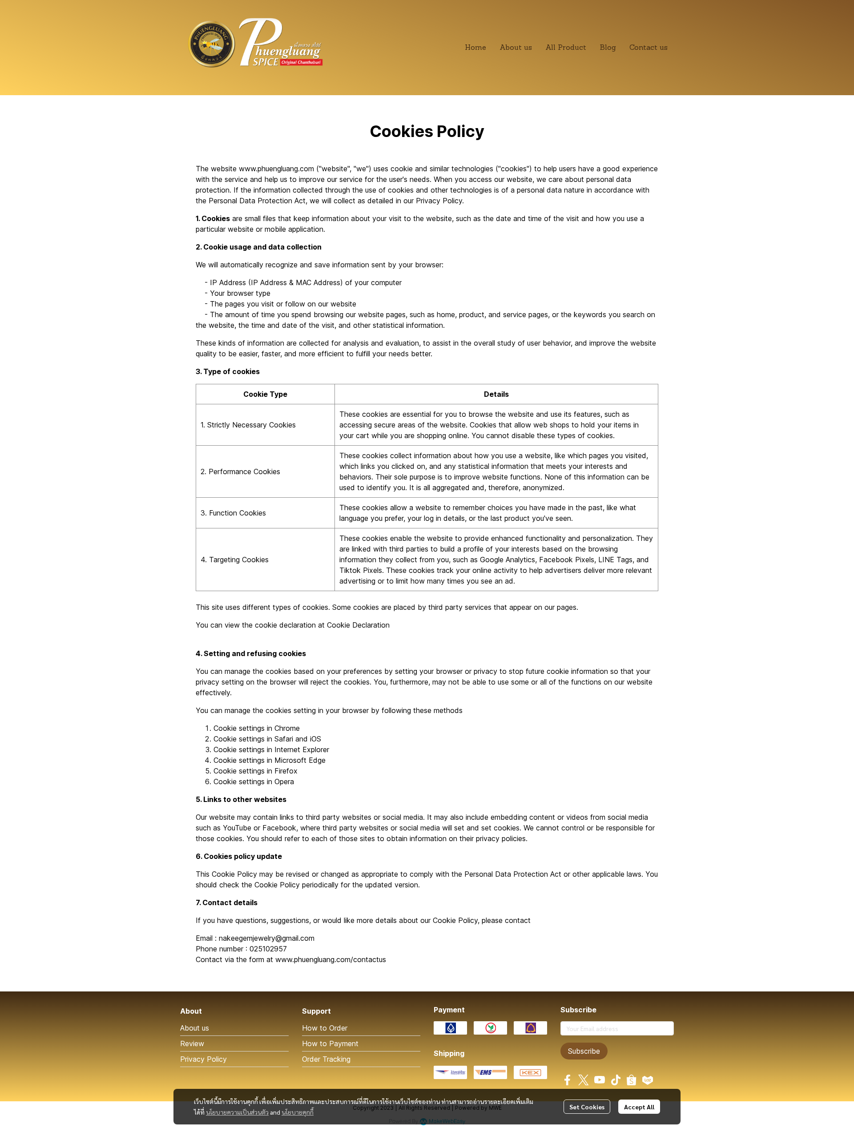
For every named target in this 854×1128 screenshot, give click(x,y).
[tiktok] (615, 1080)
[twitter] (583, 1080)
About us (194, 1027)
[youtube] (599, 1080)
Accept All (639, 1107)
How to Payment (330, 1043)
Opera (284, 781)
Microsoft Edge (300, 760)
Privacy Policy (203, 1059)
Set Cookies (586, 1107)
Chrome (287, 728)
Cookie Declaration (358, 624)
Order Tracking (326, 1059)
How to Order (324, 1027)
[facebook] (567, 1080)
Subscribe (584, 1051)
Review (192, 1043)
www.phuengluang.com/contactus (330, 959)
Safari (283, 738)
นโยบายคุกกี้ (298, 1112)
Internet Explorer (301, 749)
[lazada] (647, 1080)
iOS (315, 738)
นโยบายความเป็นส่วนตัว (237, 1112)
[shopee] (631, 1080)
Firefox (286, 770)
